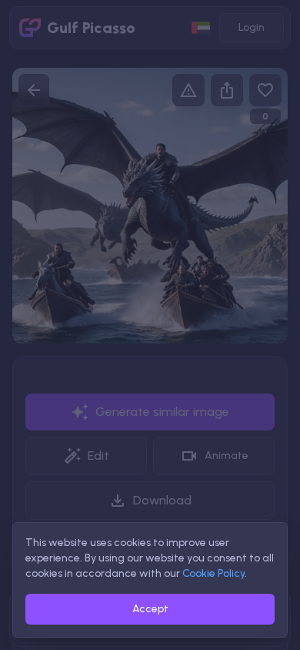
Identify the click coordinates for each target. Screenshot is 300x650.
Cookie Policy (213, 573)
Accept (150, 608)
